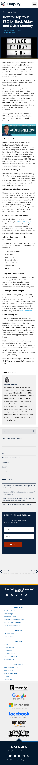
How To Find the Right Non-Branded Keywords (17, 504)
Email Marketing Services (12, 622)
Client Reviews (9, 634)
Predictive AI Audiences (12, 625)
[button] (34, 4)
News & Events (9, 659)
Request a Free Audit (11, 668)
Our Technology (9, 653)
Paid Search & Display (11, 611)
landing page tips (25, 311)
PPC (19, 30)
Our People (8, 645)
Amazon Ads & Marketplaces (14, 619)
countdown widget (23, 221)
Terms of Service (21, 751)
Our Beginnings (9, 648)
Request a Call (9, 670)
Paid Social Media (10, 617)
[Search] (33, 431)
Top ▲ (28, 751)
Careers (6, 676)
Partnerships (8, 679)
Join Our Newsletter (10, 673)
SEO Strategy (8, 614)
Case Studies (8, 636)
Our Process (8, 651)
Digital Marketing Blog (11, 656)
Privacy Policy (11, 751)
